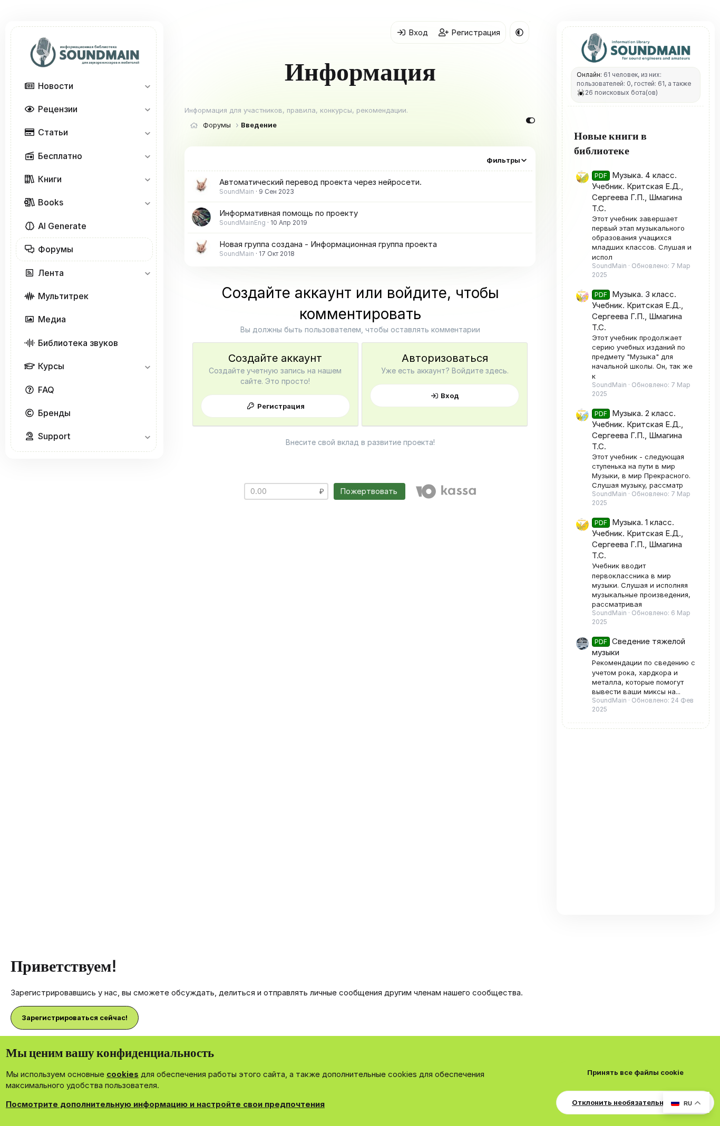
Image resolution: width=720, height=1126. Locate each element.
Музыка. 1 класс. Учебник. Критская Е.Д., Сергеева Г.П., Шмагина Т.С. (637, 538)
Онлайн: (589, 74)
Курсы (51, 366)
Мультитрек (63, 296)
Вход (450, 395)
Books (50, 202)
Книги (50, 179)
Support (54, 436)
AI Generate (62, 226)
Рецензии (57, 109)
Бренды (54, 413)
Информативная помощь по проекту (288, 213)
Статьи (53, 132)
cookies (122, 1074)
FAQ (46, 389)
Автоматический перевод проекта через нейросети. (320, 182)
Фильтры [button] (503, 160)
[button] (147, 86)
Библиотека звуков (78, 343)
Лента (51, 273)
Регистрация (281, 406)
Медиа (52, 319)
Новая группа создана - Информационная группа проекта (328, 244)
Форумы (55, 249)
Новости (55, 86)
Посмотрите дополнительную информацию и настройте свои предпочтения (165, 1104)
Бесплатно (60, 156)
